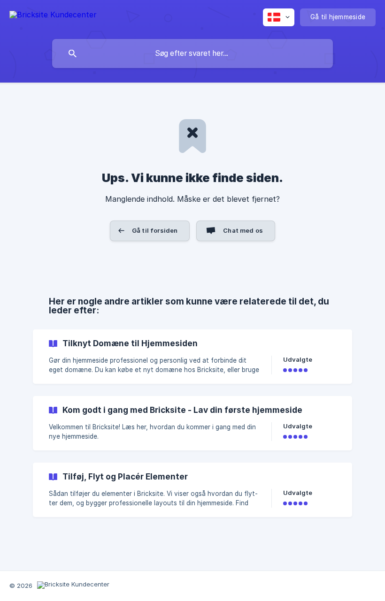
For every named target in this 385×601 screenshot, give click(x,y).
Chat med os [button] (243, 230)
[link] (192, 356)
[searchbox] (192, 53)
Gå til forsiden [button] (154, 230)
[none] (53, 16)
